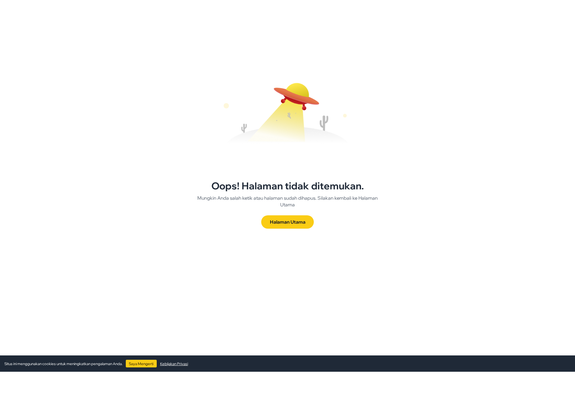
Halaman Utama (287, 222)
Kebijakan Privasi (174, 363)
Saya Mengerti (141, 363)
